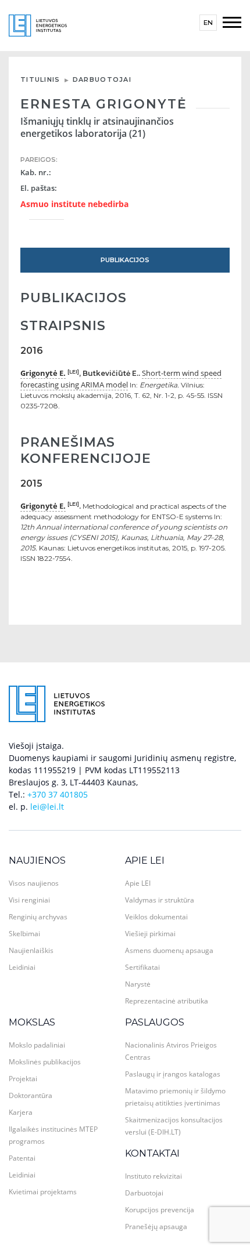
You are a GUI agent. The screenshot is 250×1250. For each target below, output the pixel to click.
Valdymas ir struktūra (159, 900)
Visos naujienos (34, 883)
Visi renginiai (29, 900)
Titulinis (40, 79)
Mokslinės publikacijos (45, 1062)
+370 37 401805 (57, 794)
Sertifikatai (142, 967)
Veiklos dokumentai (156, 917)
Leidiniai (22, 967)
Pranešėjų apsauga (156, 1226)
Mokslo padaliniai (37, 1045)
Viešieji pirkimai (150, 934)
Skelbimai (24, 934)
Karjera (21, 1112)
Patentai (22, 1158)
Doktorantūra (30, 1095)
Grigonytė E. (43, 373)
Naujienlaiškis (31, 950)
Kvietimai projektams (43, 1192)
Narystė (138, 984)
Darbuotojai (102, 79)
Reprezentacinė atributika (166, 1001)
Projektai (23, 1079)
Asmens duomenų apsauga (169, 950)
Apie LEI (145, 860)
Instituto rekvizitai (153, 1176)
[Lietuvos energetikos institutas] (38, 24)
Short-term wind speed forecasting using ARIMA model (121, 379)
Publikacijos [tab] (125, 260)
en (208, 23)
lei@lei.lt (47, 806)
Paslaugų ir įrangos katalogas (172, 1074)
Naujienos (37, 860)
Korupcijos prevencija (159, 1210)
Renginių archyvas (38, 917)
